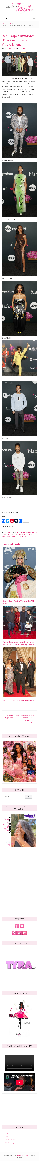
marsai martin (26, 534)
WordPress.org (9, 1143)
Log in (7, 1133)
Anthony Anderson (25, 532)
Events (10, 23)
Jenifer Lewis (6, 534)
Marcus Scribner (16, 534)
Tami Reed (22, 48)
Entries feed (8, 1136)
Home (5, 23)
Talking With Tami (22, 1155)
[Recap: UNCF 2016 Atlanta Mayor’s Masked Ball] (19, 672)
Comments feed (10, 1139)
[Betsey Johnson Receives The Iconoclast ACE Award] (19, 572)
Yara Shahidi (22, 536)
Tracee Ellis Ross (11, 536)
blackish (34, 532)
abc (18, 532)
